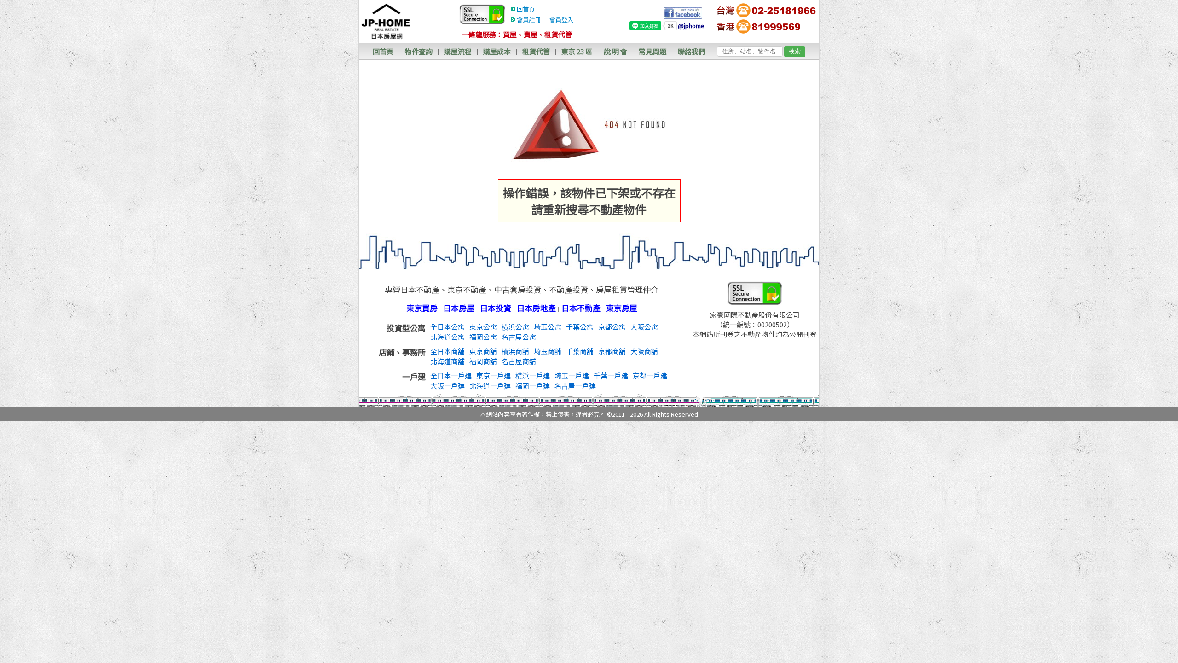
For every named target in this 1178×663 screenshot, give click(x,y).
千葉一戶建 (611, 375)
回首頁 (526, 9)
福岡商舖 (483, 361)
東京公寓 (483, 327)
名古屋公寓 (519, 337)
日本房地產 (536, 308)
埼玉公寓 (547, 327)
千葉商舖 (580, 351)
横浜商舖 (515, 351)
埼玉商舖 (547, 351)
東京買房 (422, 308)
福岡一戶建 (532, 385)
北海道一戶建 (490, 385)
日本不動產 (581, 308)
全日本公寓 (447, 327)
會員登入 (561, 19)
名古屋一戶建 (575, 385)
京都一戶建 (650, 375)
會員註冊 (529, 19)
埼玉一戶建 (571, 375)
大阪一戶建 (447, 385)
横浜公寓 (515, 327)
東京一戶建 (493, 375)
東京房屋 (621, 308)
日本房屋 (458, 308)
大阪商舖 (644, 351)
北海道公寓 (447, 337)
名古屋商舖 (519, 361)
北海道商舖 (447, 361)
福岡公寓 (483, 337)
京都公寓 (612, 327)
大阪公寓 (644, 327)
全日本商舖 (447, 351)
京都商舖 (612, 351)
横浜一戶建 (532, 375)
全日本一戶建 (451, 375)
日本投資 (495, 308)
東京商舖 (483, 351)
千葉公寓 (580, 327)
